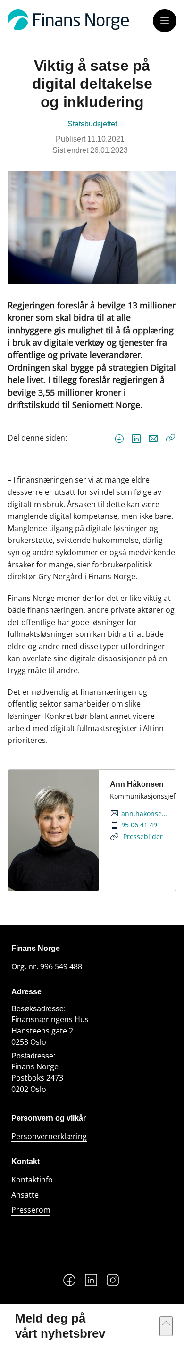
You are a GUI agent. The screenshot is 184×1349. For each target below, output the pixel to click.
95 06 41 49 (139, 825)
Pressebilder (142, 836)
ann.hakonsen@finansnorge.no (144, 813)
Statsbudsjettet (92, 124)
